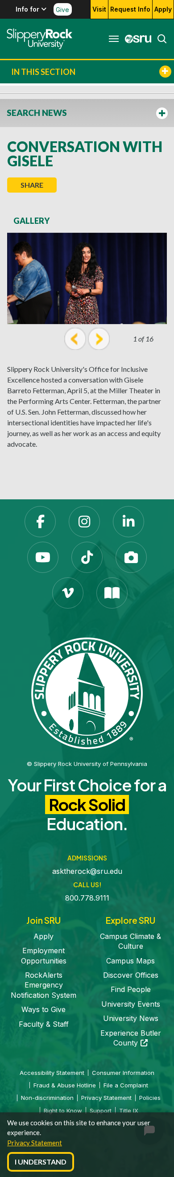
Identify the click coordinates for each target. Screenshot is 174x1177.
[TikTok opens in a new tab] (87, 557)
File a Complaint (126, 1085)
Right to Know (63, 1110)
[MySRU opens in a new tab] (136, 38)
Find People (131, 989)
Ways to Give (43, 1009)
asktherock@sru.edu (87, 871)
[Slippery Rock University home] (87, 692)
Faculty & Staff (44, 1024)
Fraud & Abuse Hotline (64, 1085)
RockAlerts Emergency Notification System (43, 985)
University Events (130, 1004)
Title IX (128, 1110)
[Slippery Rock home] (39, 39)
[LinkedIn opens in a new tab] (128, 521)
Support (101, 1110)
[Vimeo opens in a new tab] (67, 593)
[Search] (159, 38)
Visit (99, 9)
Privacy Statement (34, 1143)
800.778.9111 (87, 897)
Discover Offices (130, 975)
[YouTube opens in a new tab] (42, 557)
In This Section (43, 72)
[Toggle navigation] (114, 39)
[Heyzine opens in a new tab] (112, 593)
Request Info (130, 9)
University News (130, 1018)
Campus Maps (130, 960)
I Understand (40, 1161)
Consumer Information (123, 1072)
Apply (163, 9)
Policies (150, 1097)
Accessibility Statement (52, 1072)
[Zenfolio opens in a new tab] (131, 557)
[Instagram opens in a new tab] (84, 521)
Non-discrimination (47, 1097)
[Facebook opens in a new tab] (40, 521)
